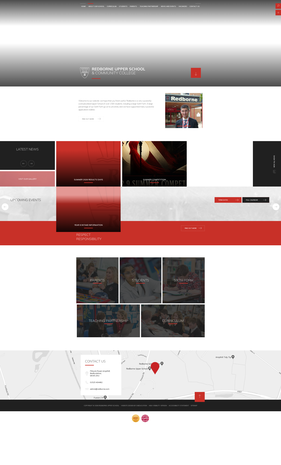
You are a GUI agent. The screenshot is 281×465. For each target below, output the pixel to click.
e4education (141, 406)
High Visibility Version (158, 406)
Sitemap (194, 406)
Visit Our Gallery (27, 179)
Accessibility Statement (179, 406)
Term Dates (223, 200)
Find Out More (88, 119)
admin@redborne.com (99, 389)
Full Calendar (252, 200)
